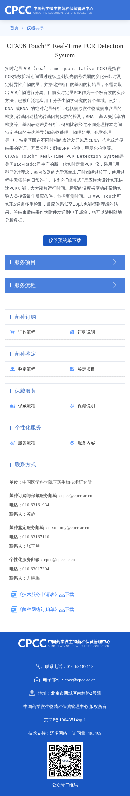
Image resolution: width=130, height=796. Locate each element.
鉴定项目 (86, 369)
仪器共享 (35, 27)
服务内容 (86, 442)
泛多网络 (58, 733)
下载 (69, 594)
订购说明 (86, 332)
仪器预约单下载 (65, 240)
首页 (14, 27)
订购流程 (26, 332)
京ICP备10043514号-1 (65, 719)
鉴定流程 (26, 369)
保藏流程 (26, 405)
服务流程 (26, 442)
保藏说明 (86, 405)
